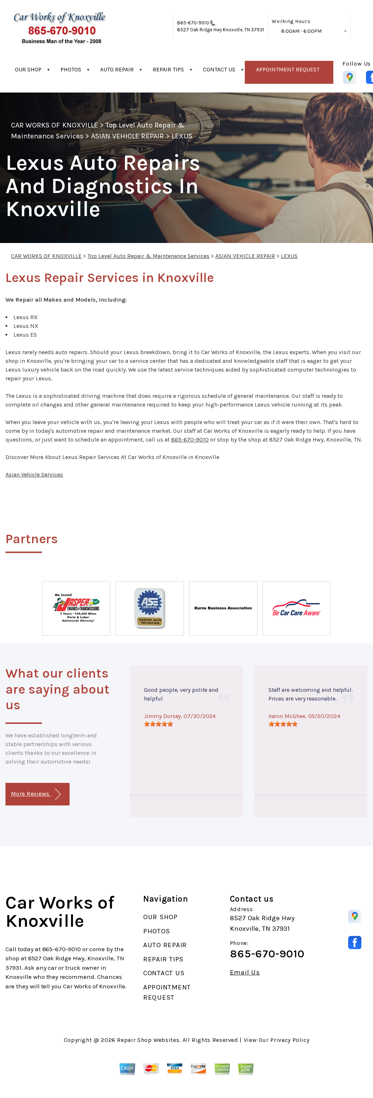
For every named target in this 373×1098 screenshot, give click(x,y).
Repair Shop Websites (148, 1039)
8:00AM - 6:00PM (301, 31)
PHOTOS (70, 69)
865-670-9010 (193, 23)
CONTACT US (219, 69)
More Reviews (31, 793)
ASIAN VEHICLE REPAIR (127, 136)
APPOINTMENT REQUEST (287, 69)
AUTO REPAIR (117, 69)
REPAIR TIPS (168, 69)
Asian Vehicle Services (34, 474)
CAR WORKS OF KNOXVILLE (54, 125)
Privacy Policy (289, 1039)
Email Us (245, 972)
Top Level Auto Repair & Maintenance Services (148, 255)
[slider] (158, 724)
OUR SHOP (28, 69)
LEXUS (182, 136)
